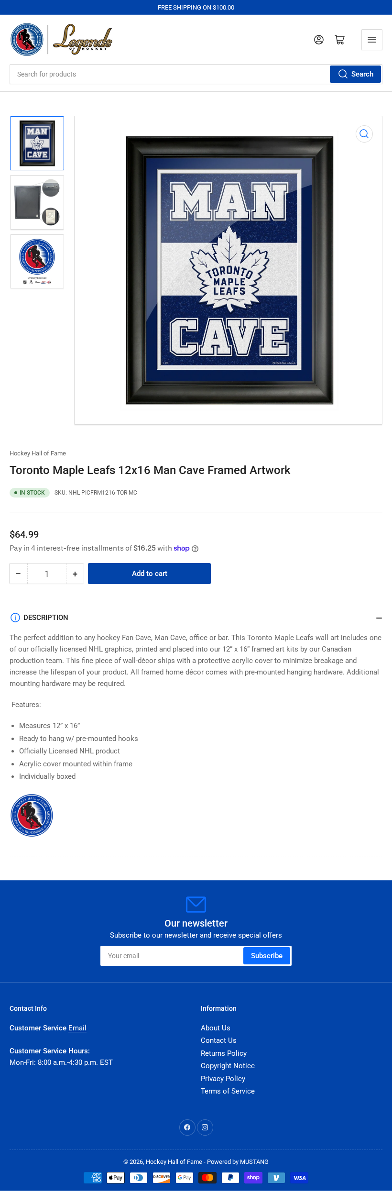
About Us (215, 1028)
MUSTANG (254, 1161)
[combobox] (196, 74)
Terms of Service (228, 1091)
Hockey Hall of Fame (38, 453)
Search (362, 74)
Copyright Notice (228, 1065)
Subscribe (267, 955)
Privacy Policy (223, 1078)
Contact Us (219, 1040)
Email (77, 1028)
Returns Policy (224, 1053)
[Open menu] (371, 39)
